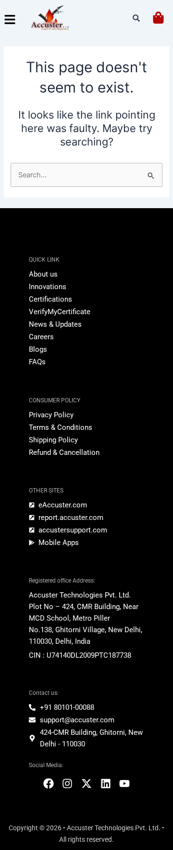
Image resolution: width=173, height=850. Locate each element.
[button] (9, 20)
